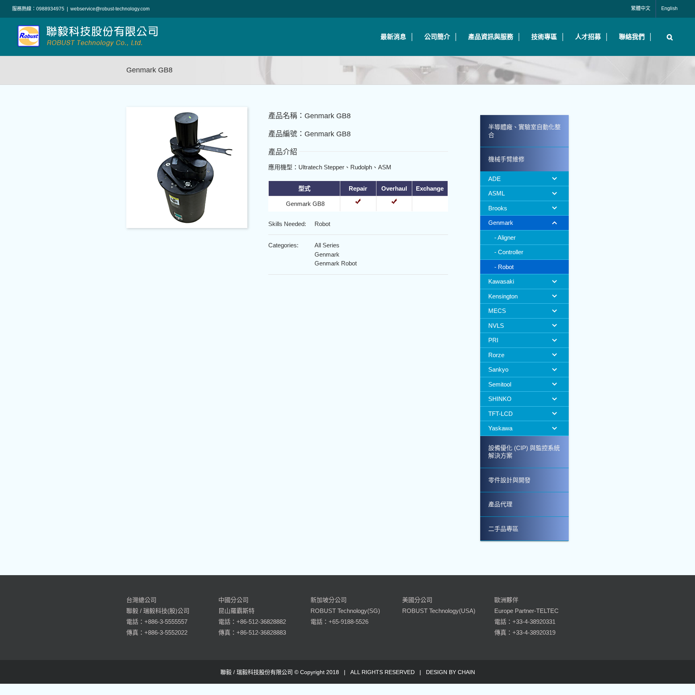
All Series (327, 245)
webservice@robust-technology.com (110, 9)
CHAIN (466, 672)
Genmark (327, 254)
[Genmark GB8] (186, 110)
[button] (668, 37)
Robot (322, 223)
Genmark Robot (336, 263)
